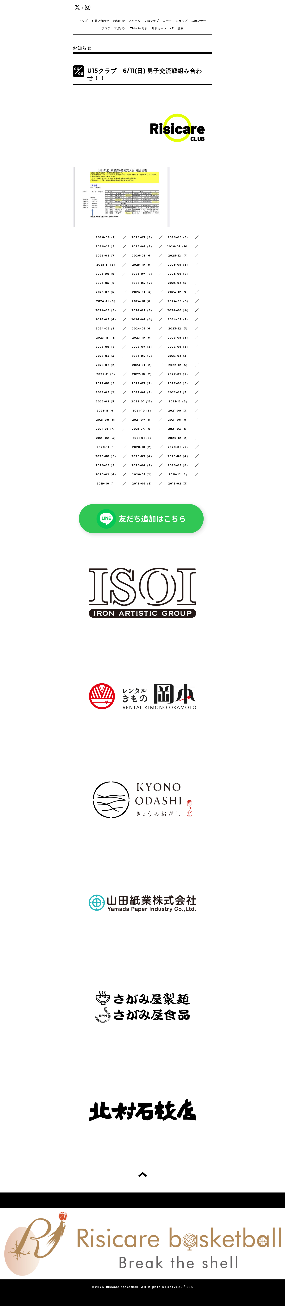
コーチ (167, 21)
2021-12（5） (178, 401)
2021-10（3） (142, 410)
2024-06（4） (178, 310)
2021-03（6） (178, 429)
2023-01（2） (142, 365)
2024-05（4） (106, 319)
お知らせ (119, 21)
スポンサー (198, 21)
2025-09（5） (178, 264)
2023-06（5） (178, 346)
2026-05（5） (106, 246)
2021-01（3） (142, 438)
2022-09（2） (178, 374)
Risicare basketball (122, 1287)
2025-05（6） (106, 283)
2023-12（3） (178, 328)
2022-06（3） (178, 383)
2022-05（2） (106, 392)
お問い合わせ (100, 21)
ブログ (105, 28)
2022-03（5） (178, 392)
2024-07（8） (142, 310)
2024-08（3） (106, 310)
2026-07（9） (142, 237)
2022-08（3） (106, 383)
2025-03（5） (178, 283)
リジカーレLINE (163, 28)
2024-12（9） (178, 292)
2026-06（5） (179, 237)
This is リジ (139, 28)
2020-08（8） (106, 456)
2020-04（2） (142, 465)
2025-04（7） (142, 283)
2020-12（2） (178, 438)
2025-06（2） (178, 274)
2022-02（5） (106, 401)
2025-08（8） (106, 274)
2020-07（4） (142, 456)
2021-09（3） (178, 410)
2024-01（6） (142, 328)
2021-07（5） (142, 419)
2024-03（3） (179, 319)
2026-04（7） (142, 246)
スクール (135, 21)
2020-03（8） (179, 465)
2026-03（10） (178, 246)
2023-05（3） (106, 356)
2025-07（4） (142, 274)
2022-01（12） (142, 401)
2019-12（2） (178, 474)
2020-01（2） (142, 474)
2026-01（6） (142, 255)
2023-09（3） (178, 337)
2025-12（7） (178, 255)
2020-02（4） (106, 474)
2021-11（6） (106, 410)
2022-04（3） (143, 392)
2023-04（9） (142, 356)
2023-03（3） (178, 356)
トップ (83, 21)
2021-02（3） (106, 438)
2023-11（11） (106, 337)
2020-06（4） (179, 456)
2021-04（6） (142, 429)
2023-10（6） (142, 337)
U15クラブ (151, 21)
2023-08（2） (106, 346)
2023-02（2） (106, 365)
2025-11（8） (106, 264)
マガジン (120, 28)
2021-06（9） (178, 419)
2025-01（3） (142, 292)
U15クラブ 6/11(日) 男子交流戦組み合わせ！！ (144, 74)
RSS (190, 1287)
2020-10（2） (142, 447)
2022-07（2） (142, 383)
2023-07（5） (142, 346)
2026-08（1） (106, 237)
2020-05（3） (106, 465)
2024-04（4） (142, 319)
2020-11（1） (106, 447)
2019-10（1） (107, 483)
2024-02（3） (106, 328)
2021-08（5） (106, 419)
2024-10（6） (142, 301)
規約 (180, 28)
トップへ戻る (142, 1174)
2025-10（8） (142, 264)
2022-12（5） (178, 365)
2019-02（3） (178, 483)
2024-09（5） (179, 301)
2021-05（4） (106, 429)
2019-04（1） (142, 483)
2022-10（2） (142, 374)
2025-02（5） (106, 292)
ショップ (181, 21)
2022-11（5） (106, 374)
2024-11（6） (106, 301)
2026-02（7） (106, 255)
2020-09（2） (179, 447)
